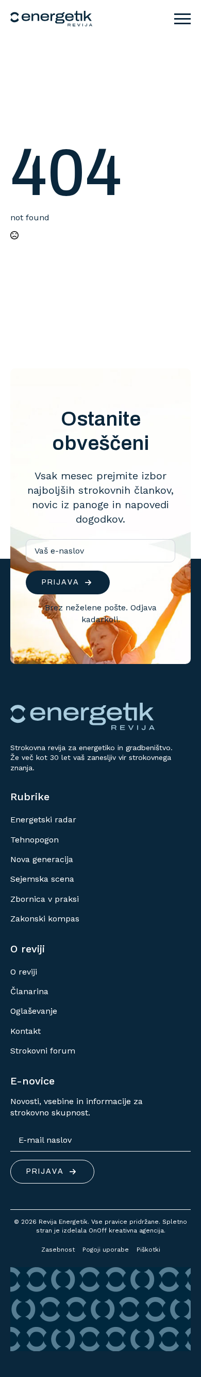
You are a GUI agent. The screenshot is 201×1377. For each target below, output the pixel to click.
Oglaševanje (33, 1011)
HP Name (22, 376)
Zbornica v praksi (44, 899)
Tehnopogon (34, 840)
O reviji (23, 972)
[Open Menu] (182, 18)
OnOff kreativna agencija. (127, 1230)
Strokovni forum (42, 1051)
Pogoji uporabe (105, 1249)
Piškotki (148, 1249)
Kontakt (25, 1031)
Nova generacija (41, 859)
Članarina (29, 991)
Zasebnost (58, 1249)
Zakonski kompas (44, 919)
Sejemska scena (42, 879)
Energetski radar (43, 819)
